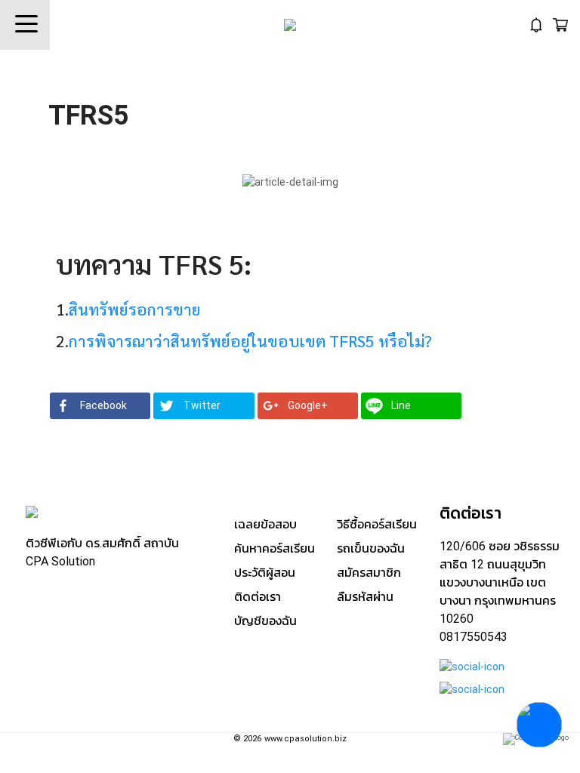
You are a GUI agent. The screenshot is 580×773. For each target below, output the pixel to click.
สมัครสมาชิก (369, 572)
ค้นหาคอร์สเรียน (274, 548)
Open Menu (25, 25)
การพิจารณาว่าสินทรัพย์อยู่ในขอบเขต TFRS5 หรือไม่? (250, 341)
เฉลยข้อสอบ (265, 524)
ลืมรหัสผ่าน (365, 597)
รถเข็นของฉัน (371, 548)
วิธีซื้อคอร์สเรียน (377, 524)
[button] (100, 406)
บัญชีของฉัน (265, 621)
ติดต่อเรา (257, 597)
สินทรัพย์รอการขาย (135, 309)
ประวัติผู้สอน (264, 572)
